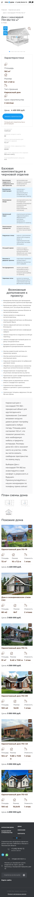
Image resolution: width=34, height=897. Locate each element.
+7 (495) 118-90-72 (21, 2)
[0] (29, 2)
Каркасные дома (7, 827)
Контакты (21, 833)
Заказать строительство (13, 116)
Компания (21, 830)
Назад (5, 22)
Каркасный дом (12, 92)
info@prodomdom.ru (19, 859)
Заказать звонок (16, 850)
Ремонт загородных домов (17, 894)
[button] (9, 51)
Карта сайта (6, 880)
